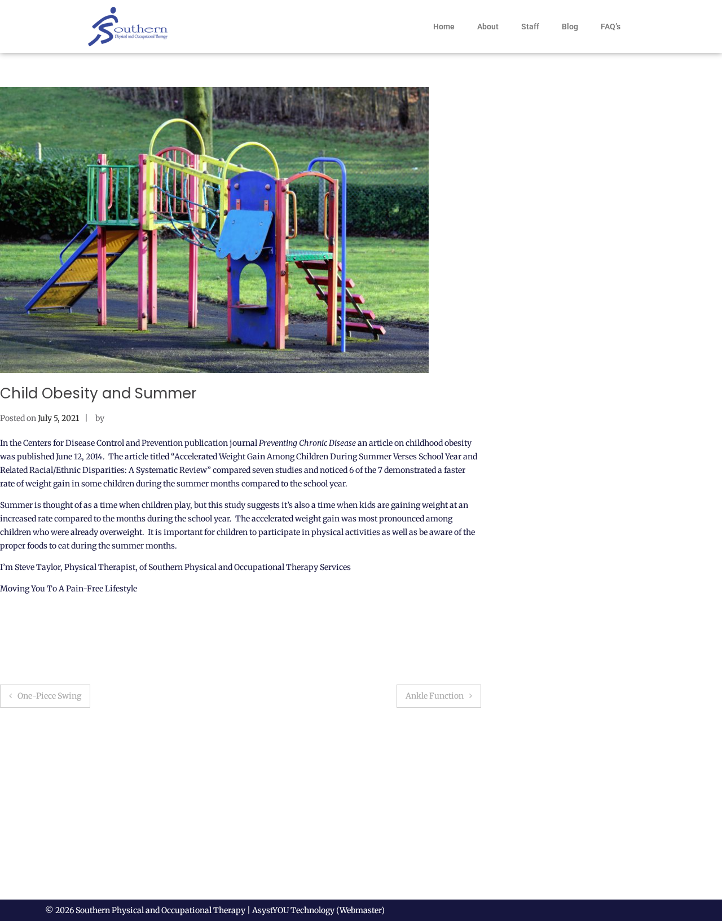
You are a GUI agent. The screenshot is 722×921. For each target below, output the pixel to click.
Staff (530, 26)
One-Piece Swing (49, 696)
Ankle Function (435, 696)
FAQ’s (610, 26)
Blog (570, 26)
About (488, 26)
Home (444, 26)
